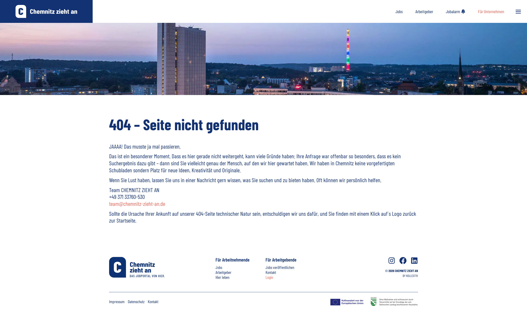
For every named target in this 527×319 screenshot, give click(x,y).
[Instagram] (391, 260)
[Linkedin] (414, 260)
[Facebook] (403, 260)
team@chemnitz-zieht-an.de (137, 203)
